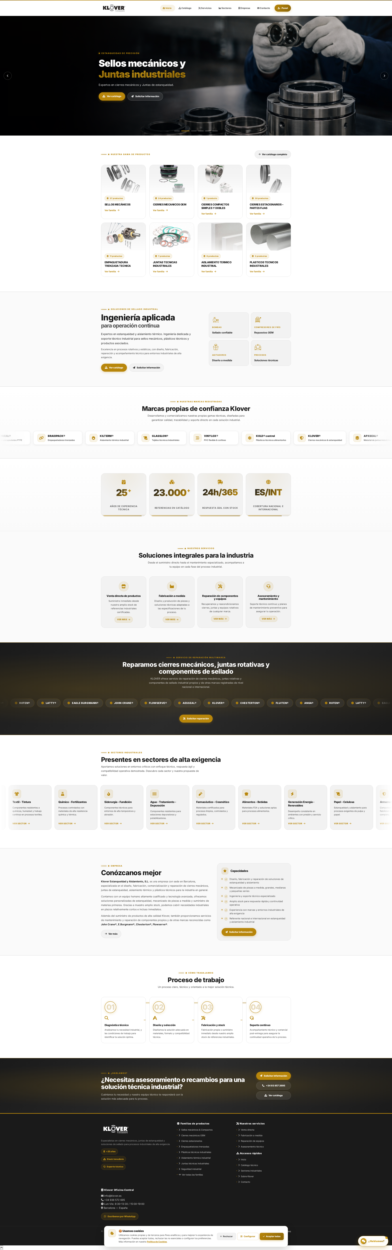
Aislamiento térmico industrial (196, 1157)
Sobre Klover (247, 1176)
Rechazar (228, 1236)
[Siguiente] (384, 76)
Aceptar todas (273, 1236)
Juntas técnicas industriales (195, 1163)
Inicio (243, 1159)
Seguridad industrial (191, 1169)
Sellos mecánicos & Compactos (197, 1129)
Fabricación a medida (251, 1135)
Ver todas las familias (192, 1174)
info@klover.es (112, 1195)
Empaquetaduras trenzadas (195, 1146)
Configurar (249, 1236)
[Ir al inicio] (113, 8)
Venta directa (247, 1129)
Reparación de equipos (252, 1141)
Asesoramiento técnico (252, 1146)
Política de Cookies (157, 1241)
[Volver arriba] (1, 1247)
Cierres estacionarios (191, 1141)
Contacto (245, 1182)
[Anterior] (8, 76)
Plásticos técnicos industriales (196, 1152)
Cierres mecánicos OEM (193, 1135)
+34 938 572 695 (114, 1199)
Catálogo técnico (249, 1165)
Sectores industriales (251, 1170)
